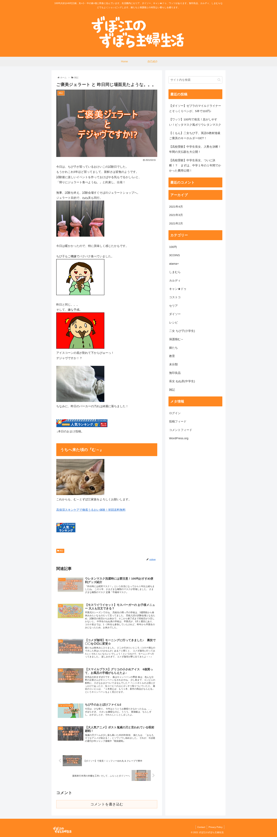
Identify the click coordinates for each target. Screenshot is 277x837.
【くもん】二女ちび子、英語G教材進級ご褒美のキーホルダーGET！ (194, 135)
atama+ (174, 263)
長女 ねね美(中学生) (182, 381)
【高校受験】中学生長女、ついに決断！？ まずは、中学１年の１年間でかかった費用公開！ (195, 165)
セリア (173, 305)
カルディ (175, 280)
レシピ (173, 322)
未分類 (173, 364)
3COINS (174, 255)
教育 (172, 356)
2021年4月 (176, 206)
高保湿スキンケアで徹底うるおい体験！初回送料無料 (91, 509)
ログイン (175, 413)
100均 (173, 246)
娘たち (173, 347)
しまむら (175, 272)
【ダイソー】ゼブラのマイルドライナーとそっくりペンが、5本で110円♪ (195, 108)
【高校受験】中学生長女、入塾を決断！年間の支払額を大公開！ (195, 149)
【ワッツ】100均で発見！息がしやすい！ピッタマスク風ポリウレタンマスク (195, 122)
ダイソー (175, 314)
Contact (201, 827)
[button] (219, 80)
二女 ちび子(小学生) (182, 330)
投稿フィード (177, 421)
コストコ (175, 297)
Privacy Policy (215, 827)
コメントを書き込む (106, 804)
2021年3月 (176, 215)
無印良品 (175, 372)
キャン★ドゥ (177, 288)
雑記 (61, 551)
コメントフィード (180, 429)
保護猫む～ (176, 339)
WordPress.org (178, 438)
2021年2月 (176, 223)
